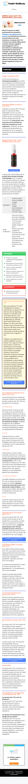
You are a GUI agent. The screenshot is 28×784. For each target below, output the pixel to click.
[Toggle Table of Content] (22, 70)
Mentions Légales (10, 773)
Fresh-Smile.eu (19, 771)
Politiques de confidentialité (16, 773)
